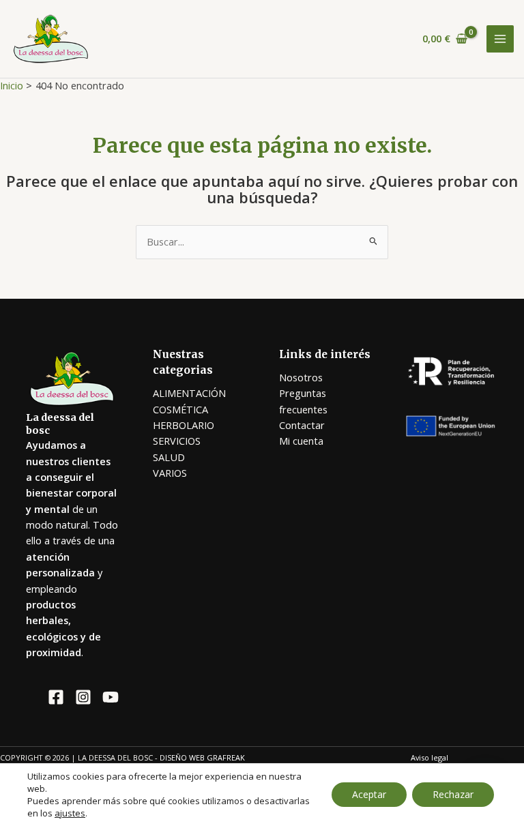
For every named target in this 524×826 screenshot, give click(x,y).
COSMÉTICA (180, 409)
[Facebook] (56, 697)
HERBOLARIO (183, 425)
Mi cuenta (301, 440)
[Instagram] (83, 697)
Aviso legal (429, 757)
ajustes (70, 813)
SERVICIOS (177, 440)
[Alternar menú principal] (500, 39)
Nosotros (301, 377)
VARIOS (170, 473)
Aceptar (369, 794)
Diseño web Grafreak (202, 757)
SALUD (169, 457)
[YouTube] (110, 697)
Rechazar (453, 794)
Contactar (302, 425)
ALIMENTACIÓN (189, 393)
